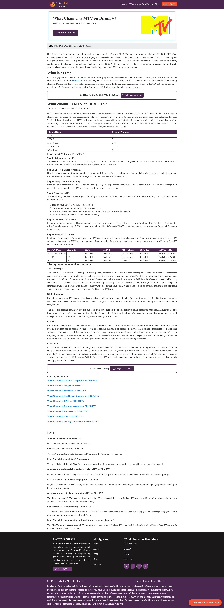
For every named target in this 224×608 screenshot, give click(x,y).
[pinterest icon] (145, 566)
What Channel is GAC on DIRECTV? (65, 401)
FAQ (95, 554)
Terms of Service (158, 581)
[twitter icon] (126, 566)
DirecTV (128, 549)
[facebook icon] (132, 566)
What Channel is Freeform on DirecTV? (66, 391)
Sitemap (97, 564)
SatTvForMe (60, 581)
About (96, 549)
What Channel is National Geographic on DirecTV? (72, 380)
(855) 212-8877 (169, 4)
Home (124, 4)
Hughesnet (128, 559)
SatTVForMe (56, 46)
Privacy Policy (142, 581)
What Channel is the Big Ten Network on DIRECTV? (73, 421)
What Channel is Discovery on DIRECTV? (67, 411)
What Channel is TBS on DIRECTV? (65, 416)
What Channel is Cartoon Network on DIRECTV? (71, 406)
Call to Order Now (65, 32)
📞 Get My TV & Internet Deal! (205, 602)
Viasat (126, 554)
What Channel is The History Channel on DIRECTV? (73, 396)
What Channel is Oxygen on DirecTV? (65, 385)
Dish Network (130, 543)
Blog (157, 4)
